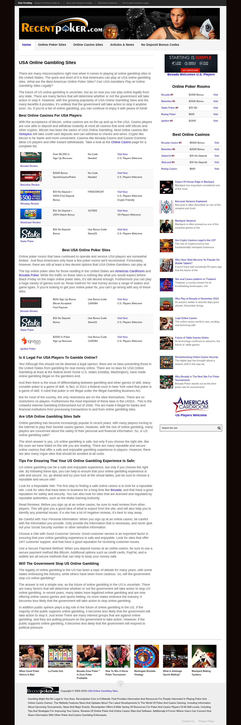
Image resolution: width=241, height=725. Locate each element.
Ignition (165, 120)
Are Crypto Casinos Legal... (136, 3)
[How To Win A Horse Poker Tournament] (118, 656)
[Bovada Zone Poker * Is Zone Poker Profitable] (89, 656)
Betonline (166, 101)
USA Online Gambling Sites (103, 690)
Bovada (116, 490)
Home (26, 44)
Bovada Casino (169, 142)
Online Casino (121, 142)
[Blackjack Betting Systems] (204, 656)
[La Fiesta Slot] (60, 656)
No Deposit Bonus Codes (160, 44)
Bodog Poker (168, 114)
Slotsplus (25, 134)
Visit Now (122, 154)
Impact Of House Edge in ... (48, 3)
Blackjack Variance (108, 3)
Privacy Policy (206, 721)
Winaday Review (29, 203)
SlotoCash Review (30, 222)
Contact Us (188, 721)
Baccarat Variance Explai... (79, 3)
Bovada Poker (29, 275)
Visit (215, 94)
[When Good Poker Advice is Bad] (31, 656)
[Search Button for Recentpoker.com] (218, 428)
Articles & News (122, 44)
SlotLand (166, 162)
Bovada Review (29, 165)
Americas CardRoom (130, 271)
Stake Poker (27, 241)
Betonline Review (30, 184)
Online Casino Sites (88, 44)
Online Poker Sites (52, 44)
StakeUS (166, 155)
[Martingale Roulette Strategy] (146, 656)
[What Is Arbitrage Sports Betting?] (175, 656)
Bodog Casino (169, 168)
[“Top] (120, 684)
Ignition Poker (28, 348)
